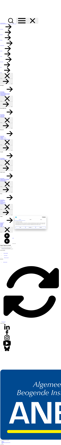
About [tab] (41, 219)
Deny (20, 227)
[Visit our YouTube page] (7, 345)
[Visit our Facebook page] (7, 334)
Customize (30, 227)
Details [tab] (30, 219)
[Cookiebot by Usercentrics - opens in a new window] (42, 217)
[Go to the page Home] (30, 17)
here (3, 248)
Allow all (41, 227)
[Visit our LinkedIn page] (7, 329)
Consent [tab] (20, 219)
